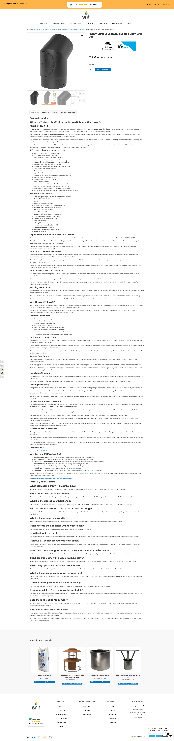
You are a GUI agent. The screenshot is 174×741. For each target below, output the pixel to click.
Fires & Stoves (102, 23)
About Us (156, 4)
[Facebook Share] (2, 361)
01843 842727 (86, 473)
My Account (112, 714)
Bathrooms (43, 23)
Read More (166, 736)
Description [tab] (35, 112)
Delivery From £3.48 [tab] (68, 112)
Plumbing (90, 23)
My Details (112, 722)
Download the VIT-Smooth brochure (46, 451)
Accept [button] (152, 736)
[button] (82, 35)
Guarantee (87, 710)
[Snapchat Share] (2, 373)
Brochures (23, 4)
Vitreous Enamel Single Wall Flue (53, 29)
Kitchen (129, 23)
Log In (112, 706)
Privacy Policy (87, 706)
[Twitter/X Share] (2, 369)
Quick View (50, 682)
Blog (61, 726)
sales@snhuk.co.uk (12, 4)
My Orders (112, 718)
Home (149, 4)
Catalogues (87, 714)
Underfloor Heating (59, 23)
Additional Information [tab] (50, 112)
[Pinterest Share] (2, 376)
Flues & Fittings (117, 23)
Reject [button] (159, 736)
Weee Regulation (61, 714)
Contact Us (165, 4)
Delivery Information (61, 718)
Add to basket (103, 69)
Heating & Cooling (75, 23)
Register (112, 710)
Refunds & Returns (62, 722)
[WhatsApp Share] (2, 365)
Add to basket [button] (67, 683)
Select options (39, 682)
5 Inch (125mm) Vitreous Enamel (74, 29)
